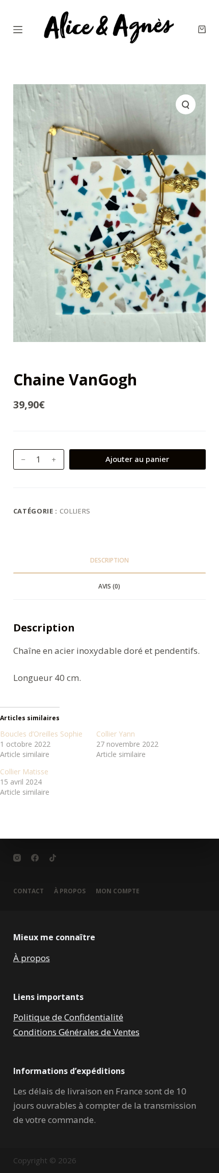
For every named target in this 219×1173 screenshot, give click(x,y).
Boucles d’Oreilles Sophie (41, 734)
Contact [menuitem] (28, 891)
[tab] (109, 560)
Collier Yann (115, 734)
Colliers (75, 511)
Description (109, 560)
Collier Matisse (24, 771)
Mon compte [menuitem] (118, 891)
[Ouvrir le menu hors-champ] (17, 29)
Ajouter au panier (137, 459)
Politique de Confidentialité (68, 1017)
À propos (31, 958)
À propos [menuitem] (70, 891)
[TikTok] (53, 858)
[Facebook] (35, 858)
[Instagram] (17, 858)
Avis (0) (109, 586)
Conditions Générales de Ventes (76, 1032)
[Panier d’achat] (202, 29)
